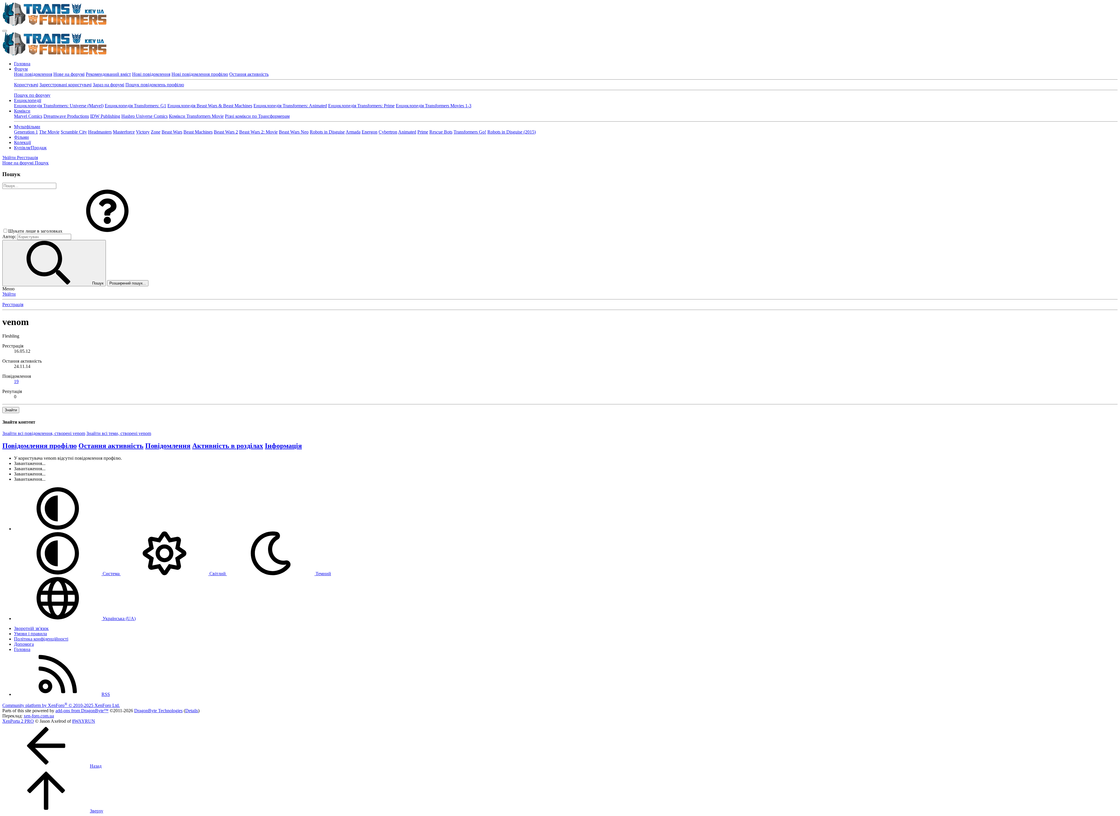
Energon (369, 131)
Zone (155, 131)
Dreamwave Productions (66, 116)
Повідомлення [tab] (167, 446)
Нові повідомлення (33, 74)
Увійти (9, 294)
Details (191, 710)
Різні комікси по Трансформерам (257, 116)
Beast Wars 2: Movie (258, 131)
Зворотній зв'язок (31, 628)
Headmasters (100, 131)
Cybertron (388, 131)
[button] (107, 231)
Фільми (21, 137)
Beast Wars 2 (226, 131)
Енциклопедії (27, 100)
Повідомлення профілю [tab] (39, 446)
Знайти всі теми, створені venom (118, 433)
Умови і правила (30, 633)
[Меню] (4, 31)
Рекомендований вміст (108, 74)
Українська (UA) (119, 618)
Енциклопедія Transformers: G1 (135, 105)
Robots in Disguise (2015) (511, 131)
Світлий (217, 573)
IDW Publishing (105, 116)
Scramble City (74, 131)
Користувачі (26, 84)
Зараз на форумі (108, 84)
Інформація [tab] (283, 446)
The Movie (49, 131)
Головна (22, 63)
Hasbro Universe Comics (144, 116)
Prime (422, 131)
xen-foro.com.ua (39, 715)
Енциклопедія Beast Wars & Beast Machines (209, 105)
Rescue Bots (440, 131)
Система (111, 573)
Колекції (22, 142)
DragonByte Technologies (158, 710)
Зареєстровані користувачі (65, 84)
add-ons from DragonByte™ (81, 710)
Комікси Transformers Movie (196, 116)
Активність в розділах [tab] (227, 446)
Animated (407, 131)
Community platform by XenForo (61, 705)
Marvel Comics (28, 116)
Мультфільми (27, 126)
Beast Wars (172, 131)
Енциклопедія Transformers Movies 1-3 (433, 105)
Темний (322, 573)
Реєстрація (12, 304)
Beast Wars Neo (294, 131)
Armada (353, 131)
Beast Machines (198, 131)
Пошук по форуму (32, 95)
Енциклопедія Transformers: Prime (361, 105)
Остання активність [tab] (111, 446)
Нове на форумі (69, 74)
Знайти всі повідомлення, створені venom (43, 433)
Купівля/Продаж (30, 147)
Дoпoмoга (24, 644)
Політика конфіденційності (41, 638)
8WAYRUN (83, 721)
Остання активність (249, 74)
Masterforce (124, 131)
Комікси (22, 110)
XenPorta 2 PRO (18, 721)
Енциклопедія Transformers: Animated (290, 105)
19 (16, 381)
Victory (143, 131)
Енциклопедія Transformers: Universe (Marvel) (59, 105)
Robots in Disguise (327, 131)
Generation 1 (26, 131)
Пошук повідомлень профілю (154, 84)
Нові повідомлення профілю (200, 74)
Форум (21, 68)
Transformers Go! (470, 131)
